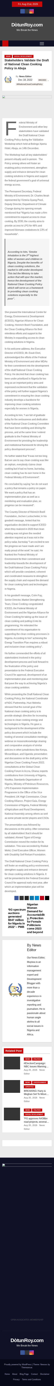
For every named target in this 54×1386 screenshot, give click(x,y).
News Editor (25, 76)
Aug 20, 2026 (31, 1070)
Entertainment (40, 1082)
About (14, 1374)
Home (7, 1374)
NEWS (8, 56)
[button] (48, 43)
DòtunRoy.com (27, 24)
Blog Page (24, 1374)
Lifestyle (29, 1087)
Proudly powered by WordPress (18, 1364)
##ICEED (42, 80)
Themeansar (26, 1367)
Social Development (23, 56)
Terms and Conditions (31, 1379)
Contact (34, 1374)
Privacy (16, 1379)
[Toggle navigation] (41, 43)
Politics (37, 1059)
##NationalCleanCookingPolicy (29, 84)
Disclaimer (44, 1374)
